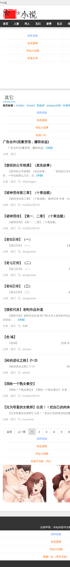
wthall (25, 372)
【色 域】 (10, 337)
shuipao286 (53, 105)
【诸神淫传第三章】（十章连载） (28, 193)
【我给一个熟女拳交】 (19, 384)
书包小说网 (32, 50)
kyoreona (28, 419)
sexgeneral (29, 251)
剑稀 (25, 325)
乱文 (59, 23)
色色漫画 (32, 43)
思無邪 (41, 105)
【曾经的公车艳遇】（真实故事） (28, 165)
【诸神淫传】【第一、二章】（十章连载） (35, 216)
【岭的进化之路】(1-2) (20, 360)
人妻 (16, 23)
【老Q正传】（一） (17, 239)
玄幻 (38, 23)
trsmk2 (31, 105)
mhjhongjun (29, 181)
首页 (5, 23)
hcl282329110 (31, 204)
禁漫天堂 (32, 58)
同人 (27, 23)
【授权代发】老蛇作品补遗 (23, 309)
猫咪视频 (32, 35)
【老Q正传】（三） (17, 286)
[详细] (49, 147)
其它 (9, 97)
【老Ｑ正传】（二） (18, 263)
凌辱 (49, 23)
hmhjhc (20, 105)
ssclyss (26, 349)
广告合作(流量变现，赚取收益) (26, 142)
